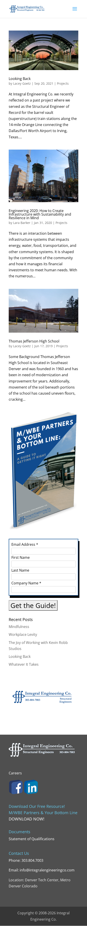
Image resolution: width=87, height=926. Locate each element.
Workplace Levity (23, 634)
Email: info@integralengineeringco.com (42, 870)
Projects (63, 83)
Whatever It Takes (24, 664)
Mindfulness (19, 626)
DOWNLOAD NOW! (26, 819)
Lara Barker (21, 223)
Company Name (26, 583)
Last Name (20, 570)
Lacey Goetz (22, 83)
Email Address (24, 544)
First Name (20, 557)
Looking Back (20, 78)
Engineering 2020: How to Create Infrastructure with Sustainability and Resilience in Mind (40, 214)
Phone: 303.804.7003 (26, 860)
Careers (15, 773)
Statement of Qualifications (31, 838)
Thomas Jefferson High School (34, 341)
